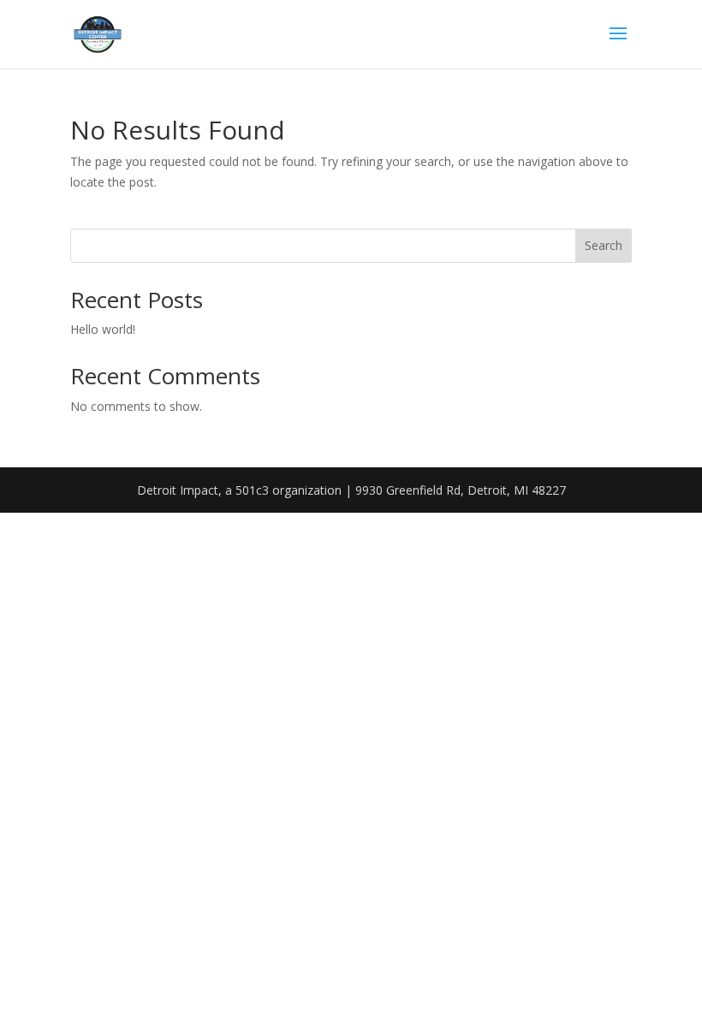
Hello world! (102, 329)
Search (603, 245)
